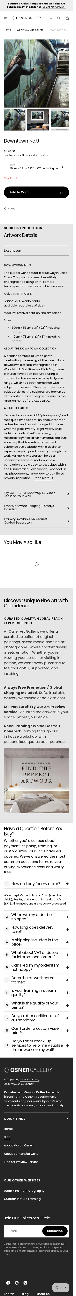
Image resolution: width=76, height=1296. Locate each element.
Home (7, 30)
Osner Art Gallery (29, 1075)
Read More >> (43, 474)
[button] (5, 18)
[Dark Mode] (50, 18)
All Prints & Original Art (30, 30)
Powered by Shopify (22, 1080)
